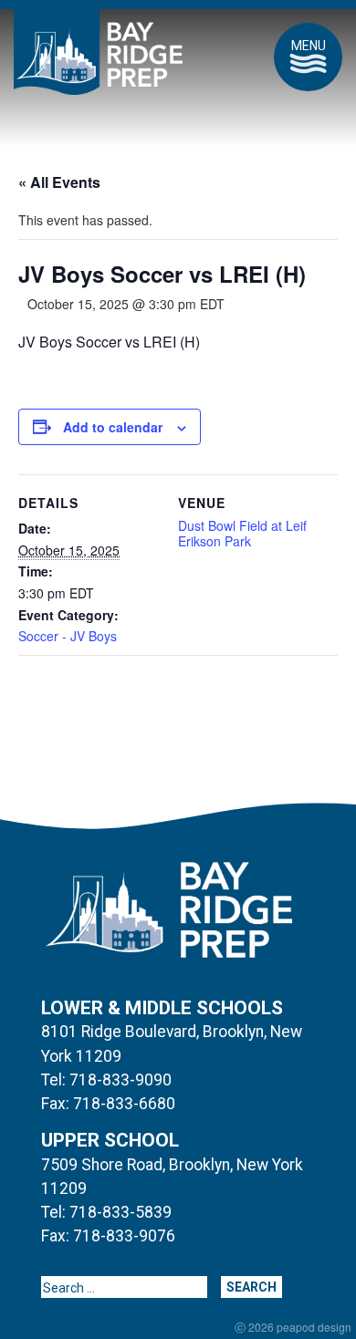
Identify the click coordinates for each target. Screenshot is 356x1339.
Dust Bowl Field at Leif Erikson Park (242, 533)
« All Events (59, 181)
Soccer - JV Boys (67, 636)
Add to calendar (112, 427)
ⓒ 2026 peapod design (293, 1327)
